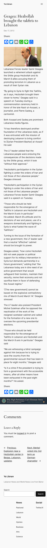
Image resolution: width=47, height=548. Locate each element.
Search (7, 490)
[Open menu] (41, 4)
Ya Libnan (8, 4)
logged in (21, 433)
